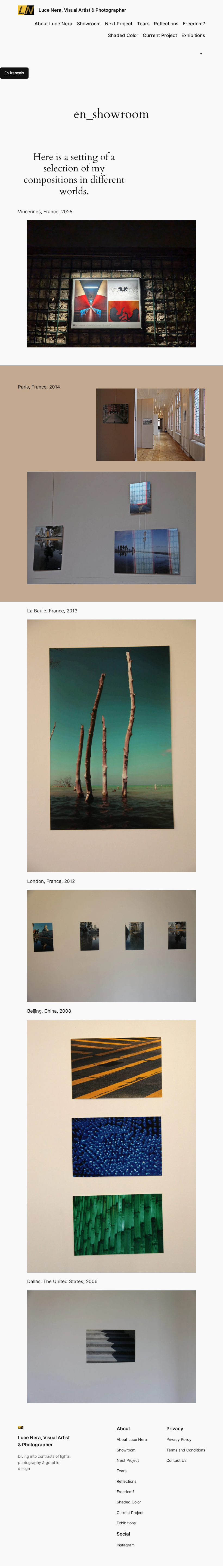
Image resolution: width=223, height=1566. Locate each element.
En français (14, 72)
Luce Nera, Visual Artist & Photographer (82, 10)
